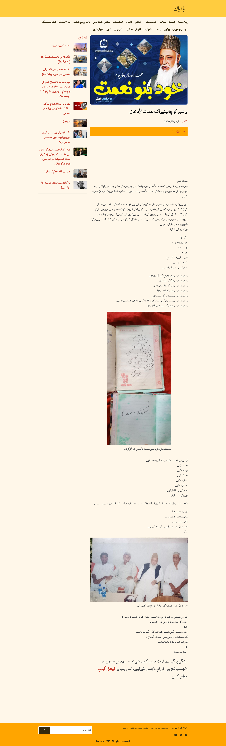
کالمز (185, 121)
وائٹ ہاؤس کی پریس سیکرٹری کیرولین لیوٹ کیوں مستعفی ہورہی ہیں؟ (56, 137)
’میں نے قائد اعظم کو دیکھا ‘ (57, 172)
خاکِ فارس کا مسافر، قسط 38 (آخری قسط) (55, 59)
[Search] (44, 730)
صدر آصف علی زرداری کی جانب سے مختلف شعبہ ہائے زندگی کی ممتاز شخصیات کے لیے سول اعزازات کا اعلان (54, 157)
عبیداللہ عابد (178, 131)
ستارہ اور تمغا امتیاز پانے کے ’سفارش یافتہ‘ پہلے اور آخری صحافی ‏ (56, 109)
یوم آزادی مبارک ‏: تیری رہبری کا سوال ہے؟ (55, 185)
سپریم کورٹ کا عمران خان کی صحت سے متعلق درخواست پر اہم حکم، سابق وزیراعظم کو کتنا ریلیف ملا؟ (55, 89)
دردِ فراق (66, 121)
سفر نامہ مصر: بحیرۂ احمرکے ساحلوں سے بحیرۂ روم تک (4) (56, 72)
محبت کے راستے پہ (60, 46)
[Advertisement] (139, 157)
